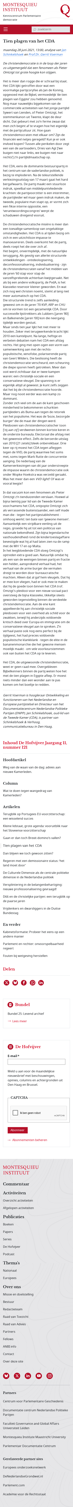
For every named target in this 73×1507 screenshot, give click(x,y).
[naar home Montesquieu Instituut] (20, 7)
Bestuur (8, 1302)
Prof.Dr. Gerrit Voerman (45, 54)
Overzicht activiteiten (18, 1200)
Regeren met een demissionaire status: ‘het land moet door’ (33, 863)
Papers (8, 1232)
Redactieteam (12, 1309)
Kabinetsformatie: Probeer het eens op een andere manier (33, 934)
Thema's (11, 1263)
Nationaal (10, 1270)
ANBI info (9, 1346)
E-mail (12, 1056)
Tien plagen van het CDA (22, 845)
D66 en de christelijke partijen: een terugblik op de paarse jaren (36, 898)
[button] (8, 1376)
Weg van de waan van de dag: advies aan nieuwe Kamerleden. (32, 769)
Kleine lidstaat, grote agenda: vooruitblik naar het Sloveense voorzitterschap (35, 828)
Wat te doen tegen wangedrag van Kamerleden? (27, 793)
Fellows (8, 1339)
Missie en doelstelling (18, 1294)
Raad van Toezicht (15, 1317)
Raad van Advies (14, 1324)
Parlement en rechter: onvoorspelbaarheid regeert (33, 946)
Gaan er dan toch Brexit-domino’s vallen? (32, 838)
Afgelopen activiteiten (18, 1208)
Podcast (8, 1254)
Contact (8, 1354)
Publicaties (13, 1217)
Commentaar (16, 1184)
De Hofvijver (11, 1247)
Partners (9, 1332)
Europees (9, 1278)
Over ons (12, 1287)
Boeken (8, 1224)
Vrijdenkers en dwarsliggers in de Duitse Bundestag (31, 910)
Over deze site (13, 1361)
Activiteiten (14, 1193)
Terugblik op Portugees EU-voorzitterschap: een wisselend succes (34, 816)
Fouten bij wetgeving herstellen (25, 956)
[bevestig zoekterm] (34, 29)
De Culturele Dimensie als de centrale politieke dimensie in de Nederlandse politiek (36, 875)
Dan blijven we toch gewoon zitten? (28, 853)
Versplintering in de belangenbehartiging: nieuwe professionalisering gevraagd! (32, 887)
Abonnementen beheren (29, 1140)
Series (7, 1239)
